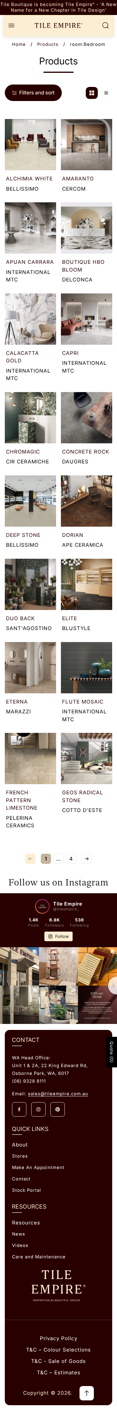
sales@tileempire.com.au (58, 1093)
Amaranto (78, 179)
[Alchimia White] (30, 144)
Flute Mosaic (83, 702)
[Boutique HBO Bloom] (86, 228)
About (20, 1145)
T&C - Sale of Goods (58, 1361)
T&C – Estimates (58, 1373)
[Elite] (86, 584)
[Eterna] (30, 667)
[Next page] (87, 859)
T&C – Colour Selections (58, 1350)
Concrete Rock (85, 452)
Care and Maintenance (39, 1257)
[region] (58, 7)
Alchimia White (29, 179)
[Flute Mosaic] (86, 667)
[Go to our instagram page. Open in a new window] (38, 1109)
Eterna (17, 702)
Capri (70, 353)
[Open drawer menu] (11, 25)
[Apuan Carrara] (30, 228)
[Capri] (86, 319)
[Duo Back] (30, 584)
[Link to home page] (59, 1286)
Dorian (72, 535)
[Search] (105, 25)
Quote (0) (111, 1052)
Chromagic (23, 452)
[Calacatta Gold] (30, 319)
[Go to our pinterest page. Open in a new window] (57, 1109)
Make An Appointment (38, 1167)
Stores (20, 1156)
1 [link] (46, 859)
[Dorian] (86, 501)
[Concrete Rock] (86, 417)
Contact (21, 1179)
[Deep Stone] (30, 501)
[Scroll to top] (87, 1393)
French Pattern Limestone (22, 800)
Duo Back (20, 618)
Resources (26, 1223)
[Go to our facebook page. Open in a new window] (19, 1109)
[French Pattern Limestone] (30, 758)
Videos (20, 1245)
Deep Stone (23, 535)
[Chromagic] (30, 417)
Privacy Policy (58, 1338)
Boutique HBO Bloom (83, 266)
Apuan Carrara (30, 262)
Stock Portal (26, 1190)
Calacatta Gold (22, 357)
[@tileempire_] (42, 906)
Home (19, 44)
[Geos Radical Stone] (86, 758)
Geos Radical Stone (82, 796)
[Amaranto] (86, 144)
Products (47, 44)
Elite (69, 618)
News (18, 1234)
